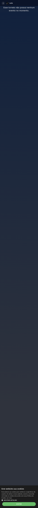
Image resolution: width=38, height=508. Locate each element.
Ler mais (9, 498)
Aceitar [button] (19, 504)
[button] (3, 3)
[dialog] (19, 496)
